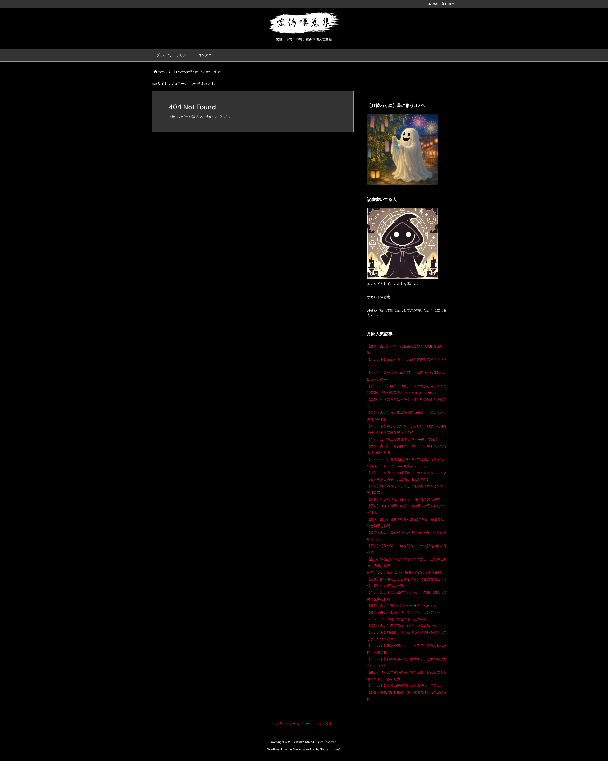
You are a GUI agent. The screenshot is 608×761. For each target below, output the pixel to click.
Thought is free (330, 749)
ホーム (162, 71)
